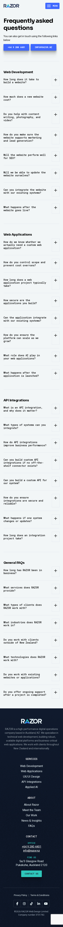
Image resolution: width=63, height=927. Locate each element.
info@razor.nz (31, 850)
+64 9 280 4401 (31, 846)
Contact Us (31, 873)
